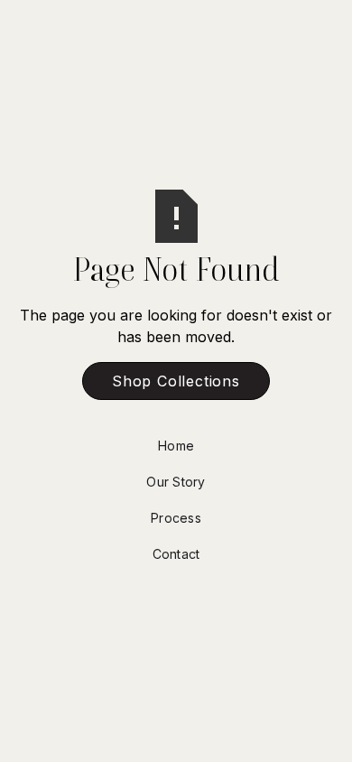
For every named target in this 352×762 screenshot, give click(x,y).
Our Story (175, 481)
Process (176, 517)
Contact (176, 554)
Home (176, 445)
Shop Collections (176, 381)
